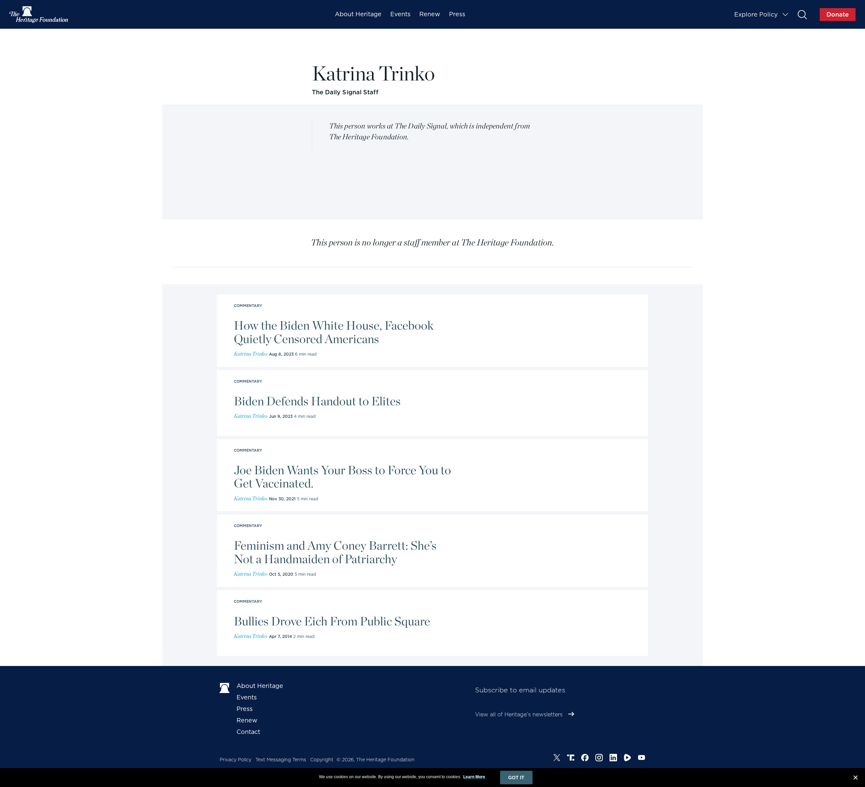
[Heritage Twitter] (556, 758)
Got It (516, 777)
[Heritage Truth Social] (570, 758)
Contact (248, 731)
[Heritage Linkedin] (613, 758)
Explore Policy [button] (756, 14)
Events (400, 14)
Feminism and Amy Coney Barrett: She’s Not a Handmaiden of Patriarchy (335, 552)
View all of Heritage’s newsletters (519, 714)
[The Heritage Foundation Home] (39, 14)
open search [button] (802, 14)
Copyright (321, 759)
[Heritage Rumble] (627, 758)
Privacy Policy (235, 759)
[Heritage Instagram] (599, 758)
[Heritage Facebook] (585, 758)
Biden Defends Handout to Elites (317, 401)
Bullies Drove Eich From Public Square (332, 621)
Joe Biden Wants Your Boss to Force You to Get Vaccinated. (342, 476)
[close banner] (855, 778)
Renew (429, 14)
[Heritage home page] (225, 687)
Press (457, 14)
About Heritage (358, 14)
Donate (837, 14)
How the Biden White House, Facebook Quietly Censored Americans (334, 332)
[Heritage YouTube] (641, 758)
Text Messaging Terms (280, 759)
